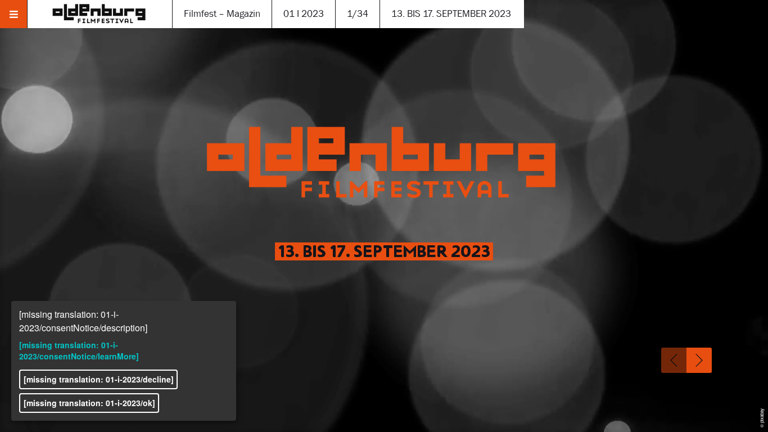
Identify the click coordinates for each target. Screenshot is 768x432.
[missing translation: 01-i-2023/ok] (89, 402)
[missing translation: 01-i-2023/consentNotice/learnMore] (79, 350)
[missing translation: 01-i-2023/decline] (99, 379)
